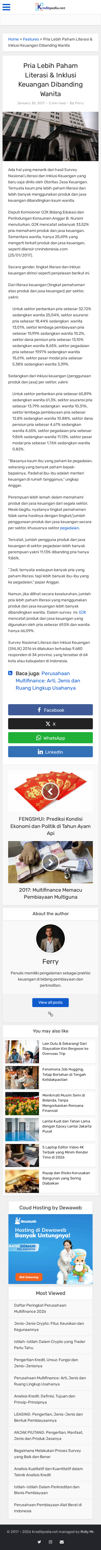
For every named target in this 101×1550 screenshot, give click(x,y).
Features (31, 39)
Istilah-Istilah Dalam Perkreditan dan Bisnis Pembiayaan (46, 1490)
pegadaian (69, 528)
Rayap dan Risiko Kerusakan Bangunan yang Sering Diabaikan (66, 1178)
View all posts (50, 1002)
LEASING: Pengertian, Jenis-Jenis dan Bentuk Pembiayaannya (48, 1417)
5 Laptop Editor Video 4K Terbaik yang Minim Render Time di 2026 (65, 1152)
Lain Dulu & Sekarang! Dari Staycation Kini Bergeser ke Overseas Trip (65, 1048)
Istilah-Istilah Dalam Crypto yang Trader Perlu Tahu (49, 1344)
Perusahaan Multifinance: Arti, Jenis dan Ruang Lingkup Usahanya (48, 680)
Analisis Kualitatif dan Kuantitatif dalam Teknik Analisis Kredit (48, 1471)
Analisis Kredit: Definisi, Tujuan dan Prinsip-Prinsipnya (44, 1399)
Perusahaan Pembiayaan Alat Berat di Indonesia (48, 1507)
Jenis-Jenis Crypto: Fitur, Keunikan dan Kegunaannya (49, 1326)
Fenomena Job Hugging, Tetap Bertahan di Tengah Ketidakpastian (64, 1074)
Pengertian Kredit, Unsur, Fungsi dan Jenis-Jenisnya (46, 1362)
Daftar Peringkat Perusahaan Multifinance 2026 (40, 1308)
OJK (82, 612)
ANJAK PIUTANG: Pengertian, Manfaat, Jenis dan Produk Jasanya (48, 1435)
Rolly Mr (87, 1532)
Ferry (79, 103)
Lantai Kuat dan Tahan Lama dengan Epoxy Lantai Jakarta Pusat (66, 1126)
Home (13, 39)
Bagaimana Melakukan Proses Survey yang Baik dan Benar (47, 1453)
